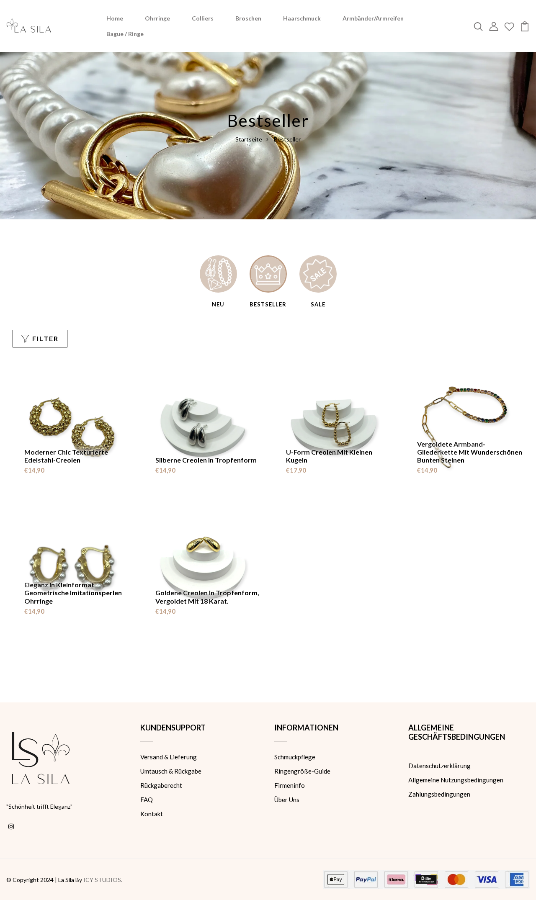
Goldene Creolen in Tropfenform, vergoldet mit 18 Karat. (207, 596)
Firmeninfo (289, 785)
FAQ (146, 799)
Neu (218, 304)
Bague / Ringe (125, 33)
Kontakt (151, 814)
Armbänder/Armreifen (373, 18)
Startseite (248, 139)
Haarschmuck (302, 18)
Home (114, 18)
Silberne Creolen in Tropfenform (206, 460)
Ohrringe (157, 18)
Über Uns (286, 799)
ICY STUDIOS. (102, 879)
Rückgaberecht (161, 785)
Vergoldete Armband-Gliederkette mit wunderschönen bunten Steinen (469, 452)
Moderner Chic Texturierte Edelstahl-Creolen (66, 456)
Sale (318, 304)
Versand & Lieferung (168, 757)
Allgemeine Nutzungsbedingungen (455, 780)
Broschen (248, 18)
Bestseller (268, 304)
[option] (218, 282)
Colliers (203, 18)
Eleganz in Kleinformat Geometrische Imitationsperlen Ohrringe (73, 592)
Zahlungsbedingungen (439, 794)
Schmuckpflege (294, 757)
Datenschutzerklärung (439, 765)
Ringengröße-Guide (302, 771)
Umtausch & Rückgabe (170, 771)
